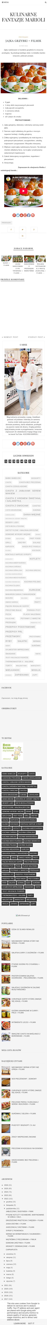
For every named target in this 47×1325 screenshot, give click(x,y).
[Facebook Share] (11, 228)
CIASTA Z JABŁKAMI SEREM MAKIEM (23, 492)
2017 (6, 1299)
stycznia (9, 1281)
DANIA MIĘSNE (32, 514)
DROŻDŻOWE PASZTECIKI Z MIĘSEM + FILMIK (24, 1220)
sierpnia (9, 1257)
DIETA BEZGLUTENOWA (15, 526)
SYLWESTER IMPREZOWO (17, 650)
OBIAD (38, 598)
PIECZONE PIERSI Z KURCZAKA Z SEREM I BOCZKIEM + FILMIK (25, 1103)
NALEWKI (24, 598)
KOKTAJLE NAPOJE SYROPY (18, 554)
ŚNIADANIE (11, 654)
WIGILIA (35, 670)
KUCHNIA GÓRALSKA (14, 570)
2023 (6, 1195)
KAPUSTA (10, 547)
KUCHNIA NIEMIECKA (13, 582)
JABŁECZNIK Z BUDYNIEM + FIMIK (19, 1211)
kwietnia (9, 1271)
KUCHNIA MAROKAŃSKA (14, 574)
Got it (31, 1323)
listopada (10, 1205)
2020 (6, 1289)
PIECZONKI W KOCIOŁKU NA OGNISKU (27, 1148)
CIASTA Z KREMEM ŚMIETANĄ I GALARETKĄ (23, 499)
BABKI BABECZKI (13, 478)
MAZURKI (9, 598)
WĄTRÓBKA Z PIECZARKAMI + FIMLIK (21, 1239)
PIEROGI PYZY (33, 610)
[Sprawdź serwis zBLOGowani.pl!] (23, 915)
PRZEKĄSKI (23, 37)
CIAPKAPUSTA (11, 1250)
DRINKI (38, 534)
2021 (6, 1285)
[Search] (45, 2)
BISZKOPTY (35, 478)
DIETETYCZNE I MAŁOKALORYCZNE (22, 530)
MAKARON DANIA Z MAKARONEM (20, 594)
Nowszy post (10, 337)
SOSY (8, 645)
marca (9, 1274)
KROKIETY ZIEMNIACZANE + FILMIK (20, 1246)
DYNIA (8, 538)
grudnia (9, 1202)
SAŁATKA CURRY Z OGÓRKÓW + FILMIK (28, 953)
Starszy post (36, 337)
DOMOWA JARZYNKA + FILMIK (18, 1243)
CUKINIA (36, 510)
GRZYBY (22, 543)
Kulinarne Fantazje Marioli (23, 17)
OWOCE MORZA (12, 602)
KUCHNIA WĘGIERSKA (14, 590)
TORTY (9, 666)
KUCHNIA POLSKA (32, 582)
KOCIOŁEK (36, 550)
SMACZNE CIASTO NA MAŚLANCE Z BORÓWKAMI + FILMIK (26, 1035)
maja (8, 1268)
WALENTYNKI (21, 665)
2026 (6, 1185)
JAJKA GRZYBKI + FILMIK (16, 1224)
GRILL (8, 543)
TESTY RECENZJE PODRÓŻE (17, 657)
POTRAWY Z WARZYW (30, 618)
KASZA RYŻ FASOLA (31, 547)
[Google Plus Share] (35, 228)
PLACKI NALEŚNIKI (32, 614)
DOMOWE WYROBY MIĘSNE (18, 534)
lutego (8, 1278)
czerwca (9, 1264)
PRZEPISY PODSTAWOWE (20, 627)
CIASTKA (36, 506)
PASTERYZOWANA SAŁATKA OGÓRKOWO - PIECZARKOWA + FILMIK (27, 977)
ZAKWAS (8, 675)
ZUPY (34, 675)
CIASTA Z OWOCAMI (17, 505)
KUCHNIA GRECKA (33, 570)
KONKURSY (9, 559)
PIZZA (8, 614)
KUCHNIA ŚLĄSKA (13, 585)
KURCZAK (34, 590)
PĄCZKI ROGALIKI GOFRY (17, 606)
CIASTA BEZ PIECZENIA (29, 482)
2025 (6, 1188)
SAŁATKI (22, 641)
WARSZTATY (35, 665)
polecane (10, 618)
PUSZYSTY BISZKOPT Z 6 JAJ (23, 1125)
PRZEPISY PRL (14, 631)
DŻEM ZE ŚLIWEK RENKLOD (23, 929)
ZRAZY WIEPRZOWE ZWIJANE (24, 1137)
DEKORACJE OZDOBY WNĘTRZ (16, 518)
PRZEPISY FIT (35, 622)
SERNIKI (36, 641)
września (9, 1254)
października (11, 1208)
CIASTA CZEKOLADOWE (16, 486)
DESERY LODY (12, 522)
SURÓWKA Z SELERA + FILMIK (24, 1114)
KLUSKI (8, 550)
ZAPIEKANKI (22, 674)
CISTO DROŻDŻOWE (13, 510)
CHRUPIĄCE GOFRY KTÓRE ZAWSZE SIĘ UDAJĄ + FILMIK (26, 1000)
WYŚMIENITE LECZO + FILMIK (24, 1022)
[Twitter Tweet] (23, 228)
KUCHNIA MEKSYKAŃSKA (16, 577)
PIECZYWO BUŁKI (13, 610)
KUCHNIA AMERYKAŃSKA (16, 563)
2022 (6, 1199)
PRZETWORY (13, 636)
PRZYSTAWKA (35, 636)
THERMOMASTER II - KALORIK (19, 662)
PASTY (37, 602)
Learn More (20, 1323)
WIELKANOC (13, 670)
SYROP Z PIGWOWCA (14, 1231)
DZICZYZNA (20, 538)
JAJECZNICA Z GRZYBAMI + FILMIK (20, 1227)
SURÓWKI (36, 646)
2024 (6, 1192)
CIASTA (8, 482)
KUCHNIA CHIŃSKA (13, 566)
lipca (8, 1261)
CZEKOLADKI (10, 515)
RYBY (9, 641)
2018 (6, 1296)
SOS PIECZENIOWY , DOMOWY (24, 1079)
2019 (6, 1292)
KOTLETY (35, 558)
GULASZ (36, 543)
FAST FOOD (35, 538)
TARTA (37, 654)
